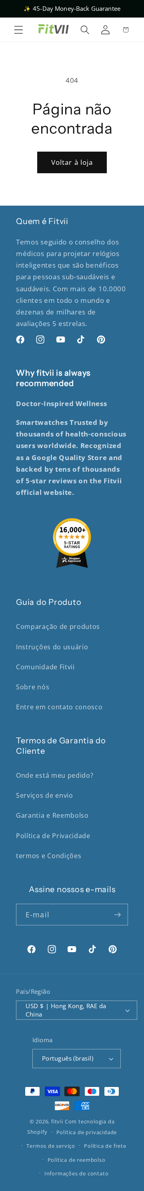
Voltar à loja (72, 162)
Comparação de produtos (58, 626)
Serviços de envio (44, 795)
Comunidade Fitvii (45, 667)
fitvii (57, 1121)
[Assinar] (117, 914)
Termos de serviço (50, 1145)
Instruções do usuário (52, 647)
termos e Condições (48, 855)
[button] (18, 29)
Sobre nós (32, 687)
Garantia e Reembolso (52, 815)
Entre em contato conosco (59, 707)
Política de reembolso (77, 1159)
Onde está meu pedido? (55, 775)
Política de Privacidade (53, 835)
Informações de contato (76, 1173)
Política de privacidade (86, 1132)
